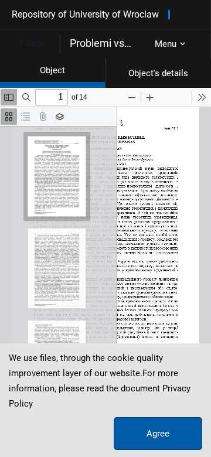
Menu (165, 44)
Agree (158, 433)
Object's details (158, 73)
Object (52, 70)
